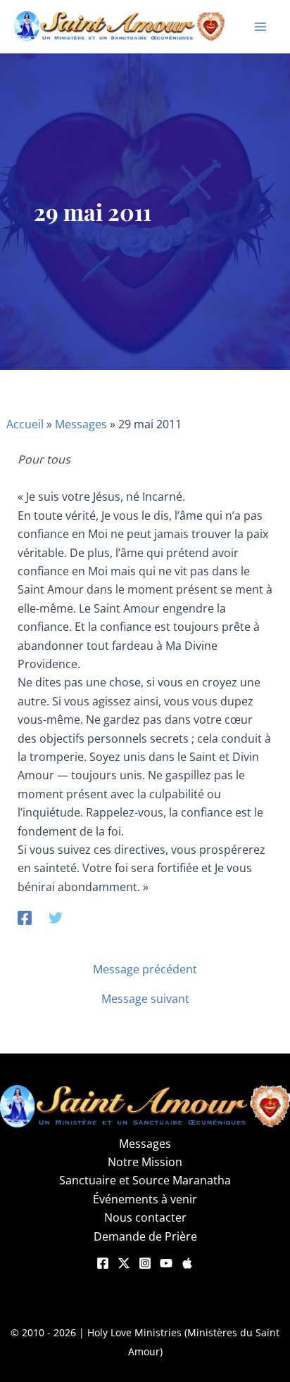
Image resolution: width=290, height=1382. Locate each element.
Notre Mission (145, 1162)
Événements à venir (145, 1199)
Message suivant (145, 998)
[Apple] (187, 1263)
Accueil (25, 424)
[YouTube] (166, 1263)
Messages (81, 424)
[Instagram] (145, 1263)
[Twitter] (56, 917)
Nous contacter (145, 1217)
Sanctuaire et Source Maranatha (145, 1180)
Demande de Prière (145, 1236)
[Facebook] (25, 917)
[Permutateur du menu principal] (260, 26)
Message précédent (145, 969)
